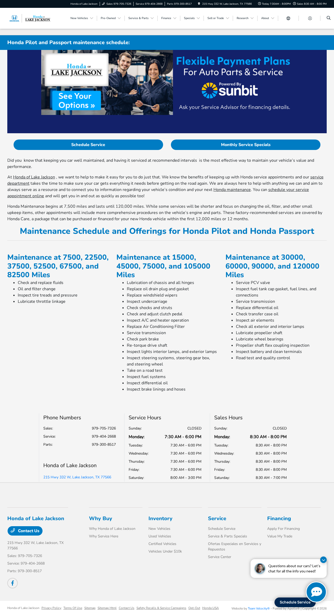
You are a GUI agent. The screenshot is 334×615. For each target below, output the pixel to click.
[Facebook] (12, 583)
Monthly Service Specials (246, 145)
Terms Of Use (72, 608)
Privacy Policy (51, 608)
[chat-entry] (316, 592)
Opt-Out (194, 608)
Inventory (160, 518)
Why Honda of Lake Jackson (112, 528)
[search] (329, 18)
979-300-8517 (104, 444)
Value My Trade (279, 536)
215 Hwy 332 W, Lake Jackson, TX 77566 (77, 477)
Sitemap (90, 608)
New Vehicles (159, 528)
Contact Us (28, 531)
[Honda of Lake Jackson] (31, 18)
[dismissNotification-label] (323, 559)
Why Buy (100, 518)
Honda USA (210, 608)
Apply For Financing (283, 528)
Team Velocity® (259, 608)
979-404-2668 (104, 436)
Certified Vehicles (162, 543)
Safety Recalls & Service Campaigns (161, 608)
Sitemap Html (107, 608)
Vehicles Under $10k (165, 551)
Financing (279, 518)
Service (217, 518)
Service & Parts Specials (227, 536)
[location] (199, 4)
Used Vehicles (159, 536)
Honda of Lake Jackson (34, 177)
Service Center (219, 556)
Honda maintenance (232, 190)
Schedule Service (88, 145)
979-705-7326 (104, 428)
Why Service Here (103, 536)
